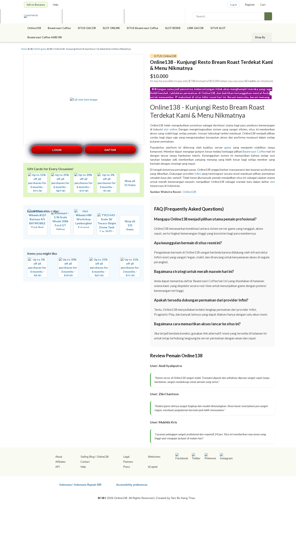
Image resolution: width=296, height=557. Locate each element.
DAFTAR (110, 150)
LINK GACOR (195, 28)
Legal (126, 456)
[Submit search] (268, 16)
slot (272, 181)
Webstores (154, 456)
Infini (197, 173)
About (58, 456)
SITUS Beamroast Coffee (142, 28)
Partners (128, 461)
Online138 (34, 28)
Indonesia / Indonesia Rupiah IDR (80, 484)
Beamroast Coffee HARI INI (44, 37)
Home (24, 49)
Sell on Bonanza (36, 4)
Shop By (260, 37)
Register (250, 4)
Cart (262, 4)
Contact (85, 461)
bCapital (152, 466)
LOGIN (56, 150)
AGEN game (40, 49)
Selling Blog (87, 456)
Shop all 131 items (130, 225)
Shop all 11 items (130, 183)
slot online (170, 129)
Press (126, 466)
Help (56, 4)
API (57, 466)
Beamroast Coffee (59, 28)
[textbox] (229, 16)
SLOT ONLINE (111, 28)
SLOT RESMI (172, 28)
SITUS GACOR (87, 28)
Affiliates (60, 461)
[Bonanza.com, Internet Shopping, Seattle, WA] (214, 484)
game (227, 147)
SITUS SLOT (218, 28)
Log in (233, 4)
